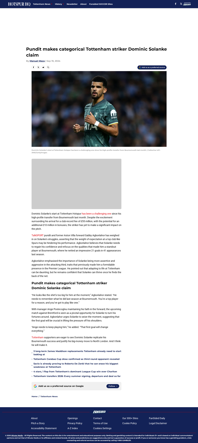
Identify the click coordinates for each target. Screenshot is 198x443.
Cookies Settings (102, 428)
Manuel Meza (37, 61)
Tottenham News (49, 396)
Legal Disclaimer (158, 423)
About (83, 4)
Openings (72, 418)
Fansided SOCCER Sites (101, 4)
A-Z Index (72, 428)
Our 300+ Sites (130, 418)
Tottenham (38, 337)
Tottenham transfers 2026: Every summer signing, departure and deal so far (77, 376)
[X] (181, 4)
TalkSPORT (38, 235)
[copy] (48, 67)
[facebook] (175, 4)
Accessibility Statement (44, 428)
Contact (97, 418)
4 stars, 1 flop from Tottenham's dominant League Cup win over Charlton (75, 371)
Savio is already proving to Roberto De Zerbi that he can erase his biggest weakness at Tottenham (75, 365)
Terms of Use (100, 423)
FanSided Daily (157, 418)
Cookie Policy (129, 423)
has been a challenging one (96, 213)
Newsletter (72, 4)
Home (35, 396)
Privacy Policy (74, 423)
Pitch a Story (38, 423)
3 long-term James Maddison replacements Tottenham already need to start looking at (77, 353)
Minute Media (17, 435)
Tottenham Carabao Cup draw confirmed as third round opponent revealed (76, 359)
